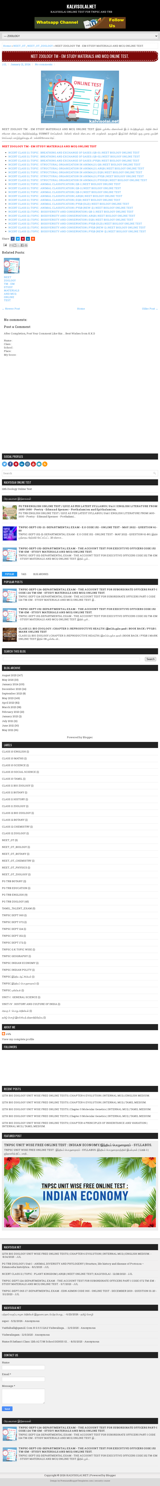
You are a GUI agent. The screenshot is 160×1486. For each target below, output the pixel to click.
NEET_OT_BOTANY (14, 854)
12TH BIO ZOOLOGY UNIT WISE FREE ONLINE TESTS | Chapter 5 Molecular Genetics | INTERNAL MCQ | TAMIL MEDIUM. (76, 1109)
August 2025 (9, 675)
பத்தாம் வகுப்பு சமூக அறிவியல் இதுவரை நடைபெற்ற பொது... (33, 1314)
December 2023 (11, 689)
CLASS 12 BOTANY (13, 820)
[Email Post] (4, 244)
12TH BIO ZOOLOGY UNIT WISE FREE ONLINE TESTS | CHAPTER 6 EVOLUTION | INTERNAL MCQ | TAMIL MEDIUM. (74, 1102)
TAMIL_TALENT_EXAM (17, 908)
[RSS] (44, 464)
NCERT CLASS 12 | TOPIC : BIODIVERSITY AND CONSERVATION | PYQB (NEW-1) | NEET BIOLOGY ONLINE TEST (77, 227)
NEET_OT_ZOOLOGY (40, 46)
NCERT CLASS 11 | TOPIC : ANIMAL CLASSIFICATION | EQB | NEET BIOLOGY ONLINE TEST (64, 200)
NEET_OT (19, 46)
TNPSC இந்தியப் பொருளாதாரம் (19, 983)
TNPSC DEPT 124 (12, 929)
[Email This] (11, 245)
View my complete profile (18, 1039)
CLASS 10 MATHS (13, 758)
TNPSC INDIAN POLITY (17, 970)
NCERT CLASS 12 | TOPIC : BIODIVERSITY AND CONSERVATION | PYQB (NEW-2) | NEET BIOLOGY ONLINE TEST (77, 231)
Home (7, 46)
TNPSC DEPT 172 (12, 942)
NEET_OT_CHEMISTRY (16, 860)
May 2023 (8, 698)
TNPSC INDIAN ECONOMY (19, 963)
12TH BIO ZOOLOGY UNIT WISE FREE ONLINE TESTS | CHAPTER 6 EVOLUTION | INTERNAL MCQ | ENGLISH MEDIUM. (76, 1095)
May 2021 (7, 730)
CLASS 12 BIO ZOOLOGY (16, 813)
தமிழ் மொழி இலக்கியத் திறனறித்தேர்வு (22, 1017)
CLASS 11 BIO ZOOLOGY (16, 785)
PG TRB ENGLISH (13, 894)
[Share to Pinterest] (26, 245)
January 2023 (10, 716)
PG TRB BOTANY (12, 881)
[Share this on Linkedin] (28, 239)
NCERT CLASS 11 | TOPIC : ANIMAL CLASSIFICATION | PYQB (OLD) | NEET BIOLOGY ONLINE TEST (68, 204)
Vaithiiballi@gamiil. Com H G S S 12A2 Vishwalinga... (34, 1328)
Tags (23, 574)
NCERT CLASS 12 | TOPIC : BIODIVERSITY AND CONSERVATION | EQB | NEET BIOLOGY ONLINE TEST (70, 219)
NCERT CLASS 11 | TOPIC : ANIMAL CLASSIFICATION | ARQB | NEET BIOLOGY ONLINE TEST (65, 196)
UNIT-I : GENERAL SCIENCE (19, 997)
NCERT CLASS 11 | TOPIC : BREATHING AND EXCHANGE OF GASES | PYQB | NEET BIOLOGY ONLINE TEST (73, 160)
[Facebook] (10, 464)
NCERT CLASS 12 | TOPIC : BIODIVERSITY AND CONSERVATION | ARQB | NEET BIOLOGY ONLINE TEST (71, 215)
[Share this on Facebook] (13, 239)
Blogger (87, 737)
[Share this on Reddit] (33, 239)
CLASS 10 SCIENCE (14, 765)
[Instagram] (27, 464)
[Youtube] (33, 464)
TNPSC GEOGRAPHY (15, 956)
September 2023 (12, 693)
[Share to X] (18, 245)
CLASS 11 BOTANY (13, 792)
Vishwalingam (11, 1334)
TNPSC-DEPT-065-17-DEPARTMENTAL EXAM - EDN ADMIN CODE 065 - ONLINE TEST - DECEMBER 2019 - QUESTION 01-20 (78, 1291)
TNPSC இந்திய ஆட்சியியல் (16, 976)
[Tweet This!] (18, 239)
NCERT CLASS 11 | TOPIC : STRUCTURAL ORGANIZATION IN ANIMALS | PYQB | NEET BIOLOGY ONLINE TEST (76, 176)
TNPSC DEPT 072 (13, 922)
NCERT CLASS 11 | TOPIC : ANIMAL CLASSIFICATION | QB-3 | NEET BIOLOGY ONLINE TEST (64, 192)
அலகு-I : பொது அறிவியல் (15, 1011)
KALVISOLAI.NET (81, 6)
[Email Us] (39, 464)
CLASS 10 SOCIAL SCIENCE (19, 772)
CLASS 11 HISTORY (13, 799)
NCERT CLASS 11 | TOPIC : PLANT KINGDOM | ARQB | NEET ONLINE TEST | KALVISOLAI (56, 1274)
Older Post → (150, 308)
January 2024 (10, 684)
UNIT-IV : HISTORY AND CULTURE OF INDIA (29, 1004)
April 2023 (8, 702)
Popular (9, 574)
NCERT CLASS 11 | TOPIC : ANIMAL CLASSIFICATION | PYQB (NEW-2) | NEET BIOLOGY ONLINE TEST (70, 207)
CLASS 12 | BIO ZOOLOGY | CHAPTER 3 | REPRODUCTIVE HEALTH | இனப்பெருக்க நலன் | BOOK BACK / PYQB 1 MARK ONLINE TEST (87, 630)
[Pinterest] (16, 464)
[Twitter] (4, 464)
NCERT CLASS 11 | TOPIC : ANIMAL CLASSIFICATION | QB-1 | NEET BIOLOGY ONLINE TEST (64, 184)
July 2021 (7, 721)
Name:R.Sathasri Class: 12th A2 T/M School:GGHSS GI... (35, 1341)
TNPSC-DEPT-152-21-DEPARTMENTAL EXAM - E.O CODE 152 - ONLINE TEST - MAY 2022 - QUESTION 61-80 (88, 528)
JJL (8, 1034)
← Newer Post (11, 308)
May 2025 (8, 679)
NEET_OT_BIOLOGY (14, 847)
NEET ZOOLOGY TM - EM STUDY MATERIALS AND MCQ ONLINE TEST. (80, 56)
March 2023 (9, 707)
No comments (43, 64)
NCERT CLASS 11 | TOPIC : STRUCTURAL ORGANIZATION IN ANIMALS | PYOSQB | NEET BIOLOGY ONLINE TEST (77, 180)
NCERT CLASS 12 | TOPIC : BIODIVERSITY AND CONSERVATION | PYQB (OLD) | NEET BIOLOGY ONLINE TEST (75, 223)
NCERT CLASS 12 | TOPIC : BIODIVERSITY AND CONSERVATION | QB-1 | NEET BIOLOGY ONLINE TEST (70, 211)
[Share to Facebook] (22, 245)
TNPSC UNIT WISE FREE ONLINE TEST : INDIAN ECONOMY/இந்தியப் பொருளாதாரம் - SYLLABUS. (78, 1145)
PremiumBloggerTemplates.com (76, 1480)
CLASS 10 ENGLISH (14, 751)
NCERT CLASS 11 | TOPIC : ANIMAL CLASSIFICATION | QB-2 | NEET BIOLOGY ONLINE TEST (64, 188)
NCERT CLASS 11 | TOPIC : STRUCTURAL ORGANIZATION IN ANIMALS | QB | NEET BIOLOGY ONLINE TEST (74, 164)
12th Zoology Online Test (17, 489)
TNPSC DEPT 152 (12, 935)
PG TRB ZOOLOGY (13, 901)
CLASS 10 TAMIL (12, 778)
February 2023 (10, 712)
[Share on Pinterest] (23, 239)
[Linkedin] (21, 464)
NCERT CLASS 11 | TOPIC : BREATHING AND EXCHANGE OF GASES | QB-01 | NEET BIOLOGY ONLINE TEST (74, 152)
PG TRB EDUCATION (14, 888)
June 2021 (8, 725)
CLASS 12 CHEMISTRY (16, 826)
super (5, 1321)
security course (102, 1480)
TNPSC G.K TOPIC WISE (17, 949)
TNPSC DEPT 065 (13, 915)
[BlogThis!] (15, 245)
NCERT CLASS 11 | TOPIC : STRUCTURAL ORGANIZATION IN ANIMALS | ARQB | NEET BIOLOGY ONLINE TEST (76, 168)
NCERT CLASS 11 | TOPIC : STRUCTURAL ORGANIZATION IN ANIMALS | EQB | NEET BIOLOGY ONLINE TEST (75, 172)
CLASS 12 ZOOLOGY (14, 833)
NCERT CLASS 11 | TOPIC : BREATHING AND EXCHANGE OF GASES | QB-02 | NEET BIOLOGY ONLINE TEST (74, 156)
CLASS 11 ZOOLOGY (13, 806)
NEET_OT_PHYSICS (14, 867)
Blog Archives (40, 574)
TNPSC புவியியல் (11, 990)
